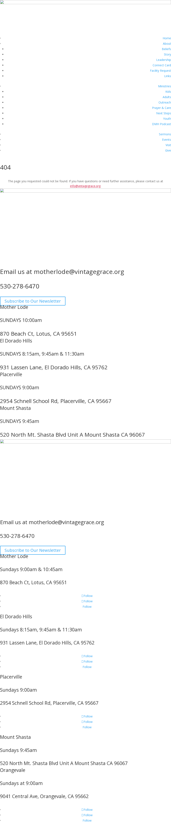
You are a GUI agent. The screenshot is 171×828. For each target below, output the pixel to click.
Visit (168, 145)
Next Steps (163, 113)
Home (167, 38)
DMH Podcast (161, 124)
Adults (167, 97)
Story (167, 54)
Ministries (164, 86)
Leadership (163, 60)
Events (166, 140)
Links (167, 76)
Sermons (165, 134)
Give (168, 150)
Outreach (164, 102)
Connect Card (162, 65)
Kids (168, 92)
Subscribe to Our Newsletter (33, 301)
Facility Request (160, 71)
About (167, 44)
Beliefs (166, 49)
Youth (167, 119)
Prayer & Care (161, 108)
